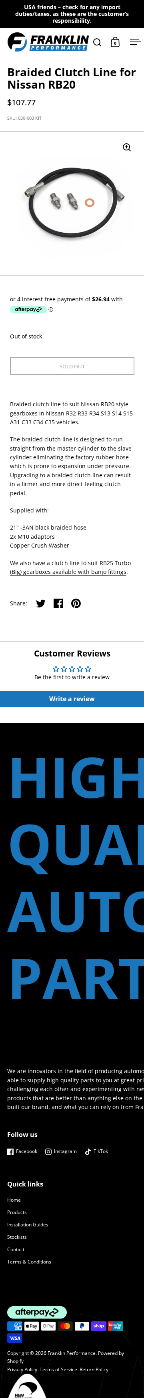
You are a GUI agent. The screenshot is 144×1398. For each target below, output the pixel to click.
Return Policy (94, 1369)
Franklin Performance (72, 1353)
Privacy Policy (22, 1369)
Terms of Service (58, 1369)
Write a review (72, 698)
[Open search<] (97, 42)
